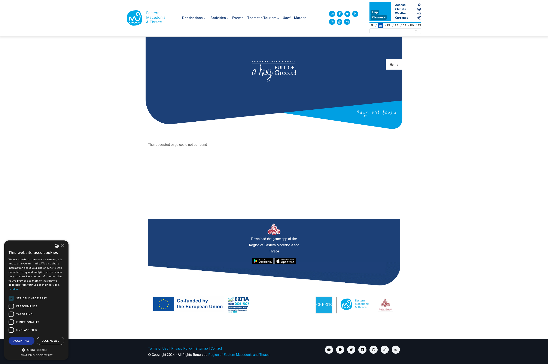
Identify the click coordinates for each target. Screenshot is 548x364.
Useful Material (295, 18)
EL (372, 25)
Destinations (192, 18)
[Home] (146, 18)
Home (394, 64)
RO (412, 25)
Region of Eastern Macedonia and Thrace (239, 355)
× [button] (62, 245)
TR (419, 25)
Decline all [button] (50, 341)
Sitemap (201, 348)
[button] (36, 350)
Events (237, 18)
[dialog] (36, 300)
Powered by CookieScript (36, 355)
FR (388, 25)
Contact (216, 348)
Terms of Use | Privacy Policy (170, 348)
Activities (218, 18)
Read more (15, 289)
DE (404, 25)
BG (397, 25)
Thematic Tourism (261, 18)
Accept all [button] (21, 341)
